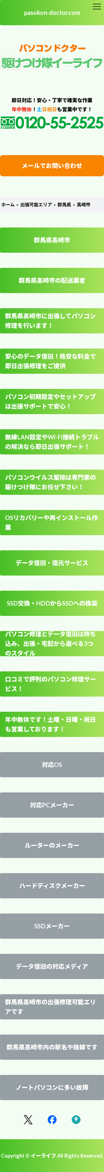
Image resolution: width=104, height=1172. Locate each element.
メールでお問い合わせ (52, 165)
